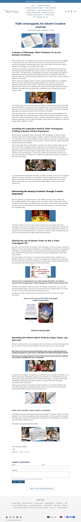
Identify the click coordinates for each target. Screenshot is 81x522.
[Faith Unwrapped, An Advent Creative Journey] (40, 40)
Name (14, 464)
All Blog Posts (48, 505)
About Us (52, 507)
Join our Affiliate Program (20, 505)
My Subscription (62, 507)
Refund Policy (38, 503)
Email (43, 464)
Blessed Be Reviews (35, 505)
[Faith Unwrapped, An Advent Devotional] (40, 310)
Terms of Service (27, 503)
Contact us (59, 503)
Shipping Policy (49, 503)
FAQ (66, 503)
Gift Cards (57, 505)
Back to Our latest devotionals (41, 488)
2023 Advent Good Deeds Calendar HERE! (25, 423)
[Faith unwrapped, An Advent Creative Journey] (40, 366)
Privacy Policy (16, 503)
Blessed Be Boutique (16, 520)
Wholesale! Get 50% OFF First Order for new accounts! (31, 507)
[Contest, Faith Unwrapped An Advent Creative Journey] (40, 272)
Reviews (64, 505)
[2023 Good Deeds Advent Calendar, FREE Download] (40, 434)
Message (14, 470)
